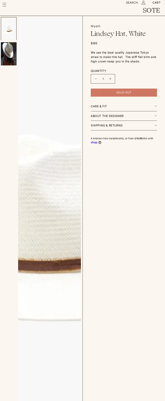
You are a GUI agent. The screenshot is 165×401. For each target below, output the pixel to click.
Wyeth (95, 26)
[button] (4, 4)
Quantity (98, 70)
